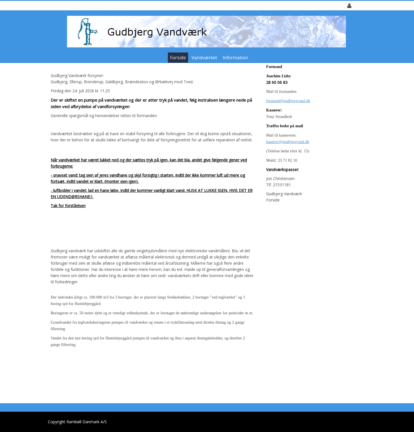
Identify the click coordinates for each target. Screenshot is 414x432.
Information (235, 57)
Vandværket (204, 57)
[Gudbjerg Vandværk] (205, 31)
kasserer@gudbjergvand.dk (287, 142)
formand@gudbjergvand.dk (288, 101)
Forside (178, 57)
